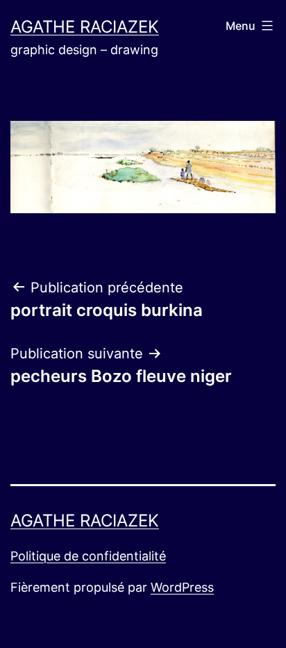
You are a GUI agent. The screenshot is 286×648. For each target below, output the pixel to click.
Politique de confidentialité (88, 556)
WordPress (182, 587)
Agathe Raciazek (84, 27)
